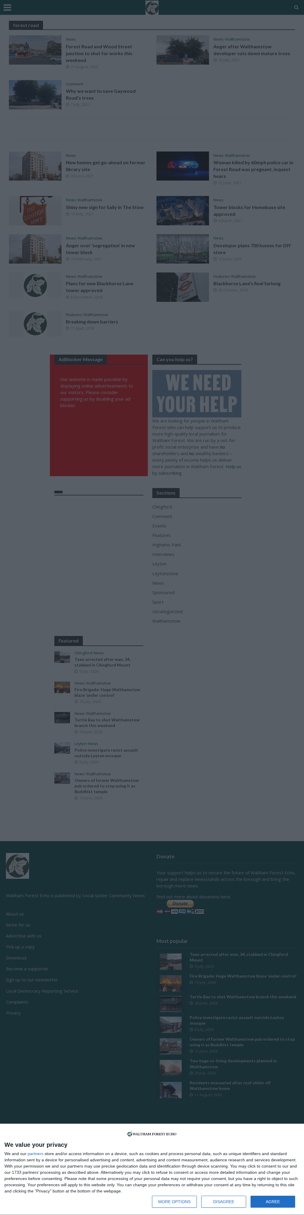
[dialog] (152, 1169)
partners (35, 1154)
